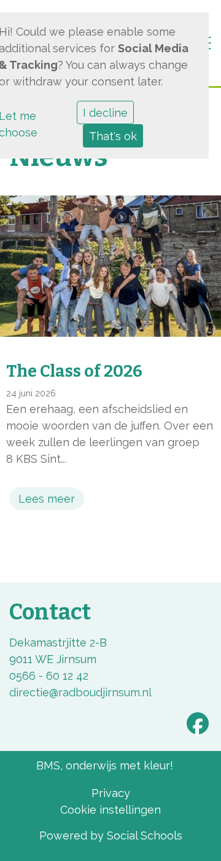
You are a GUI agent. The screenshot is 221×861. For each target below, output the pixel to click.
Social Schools (144, 835)
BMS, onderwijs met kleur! (104, 765)
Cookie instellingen (110, 809)
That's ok (113, 136)
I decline (105, 112)
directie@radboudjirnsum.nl (80, 692)
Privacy (110, 793)
